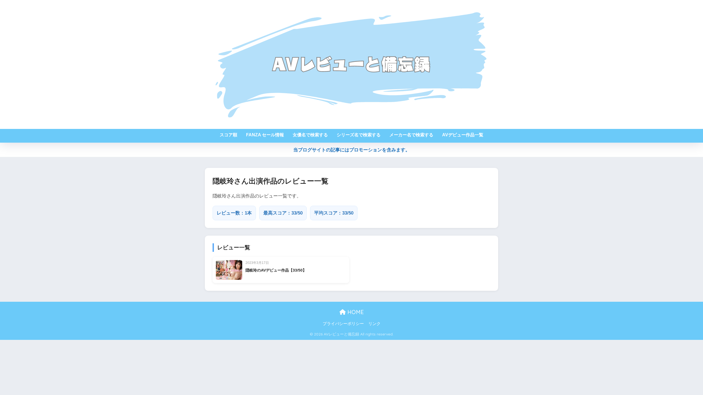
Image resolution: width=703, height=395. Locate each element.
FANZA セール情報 (265, 134)
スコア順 (228, 134)
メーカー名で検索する (411, 134)
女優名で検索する (310, 134)
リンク (374, 323)
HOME (355, 312)
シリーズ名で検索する (359, 134)
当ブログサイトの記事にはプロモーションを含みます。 (351, 150)
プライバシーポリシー (343, 323)
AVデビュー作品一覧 (462, 134)
